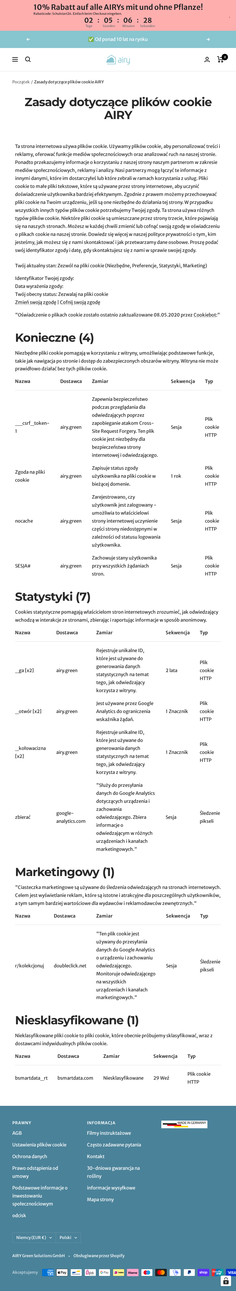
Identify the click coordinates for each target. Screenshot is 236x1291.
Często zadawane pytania (114, 1145)
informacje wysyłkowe (111, 1188)
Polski (65, 1237)
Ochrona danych (29, 1156)
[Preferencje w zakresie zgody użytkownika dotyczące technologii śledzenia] (226, 1281)
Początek (21, 82)
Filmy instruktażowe (109, 1133)
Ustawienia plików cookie (39, 1145)
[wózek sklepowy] (220, 59)
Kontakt (95, 1156)
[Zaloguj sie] (207, 59)
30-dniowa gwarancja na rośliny (113, 1172)
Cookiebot (205, 315)
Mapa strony (100, 1199)
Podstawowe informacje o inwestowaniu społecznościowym (40, 1196)
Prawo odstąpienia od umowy (35, 1172)
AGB (17, 1133)
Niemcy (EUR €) (31, 1237)
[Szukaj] (28, 59)
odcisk (19, 1215)
